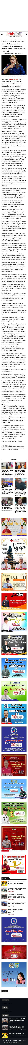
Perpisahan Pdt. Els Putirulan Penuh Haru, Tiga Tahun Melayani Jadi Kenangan (17, 903)
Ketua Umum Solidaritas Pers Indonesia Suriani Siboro (12, 446)
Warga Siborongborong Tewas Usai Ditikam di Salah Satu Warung (17, 882)
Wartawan (8, 40)
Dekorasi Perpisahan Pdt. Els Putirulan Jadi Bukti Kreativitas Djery (16, 911)
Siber (24, 1040)
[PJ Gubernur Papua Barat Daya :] (7, 465)
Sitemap (20, 1040)
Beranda (3, 40)
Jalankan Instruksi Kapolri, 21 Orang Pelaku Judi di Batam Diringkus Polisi (20, 473)
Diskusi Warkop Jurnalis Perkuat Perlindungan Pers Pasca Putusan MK (6, 508)
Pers (23, 448)
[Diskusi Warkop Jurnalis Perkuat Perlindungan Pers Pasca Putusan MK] (7, 501)
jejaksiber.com (6, 53)
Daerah (6, 445)
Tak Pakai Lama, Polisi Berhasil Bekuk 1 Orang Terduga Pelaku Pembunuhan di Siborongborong (16, 896)
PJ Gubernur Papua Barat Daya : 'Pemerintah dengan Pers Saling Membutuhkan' (7, 473)
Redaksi (9, 1040)
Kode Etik (15, 1040)
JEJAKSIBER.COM (11, 1042)
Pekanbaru (3, 448)
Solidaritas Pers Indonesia (6, 449)
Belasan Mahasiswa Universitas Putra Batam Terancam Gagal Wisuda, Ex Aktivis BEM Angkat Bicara (20, 509)
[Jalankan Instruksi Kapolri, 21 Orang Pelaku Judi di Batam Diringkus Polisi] (21, 465)
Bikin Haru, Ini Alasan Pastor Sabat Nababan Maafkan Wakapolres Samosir (17, 1020)
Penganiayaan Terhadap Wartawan (14, 448)
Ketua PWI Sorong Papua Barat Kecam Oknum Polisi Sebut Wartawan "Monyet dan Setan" (20, 492)
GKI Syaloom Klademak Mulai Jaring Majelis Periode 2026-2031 (17, 889)
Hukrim (10, 445)
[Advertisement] (14, 16)
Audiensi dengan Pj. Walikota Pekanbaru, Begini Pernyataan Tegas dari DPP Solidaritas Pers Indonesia (7, 490)
